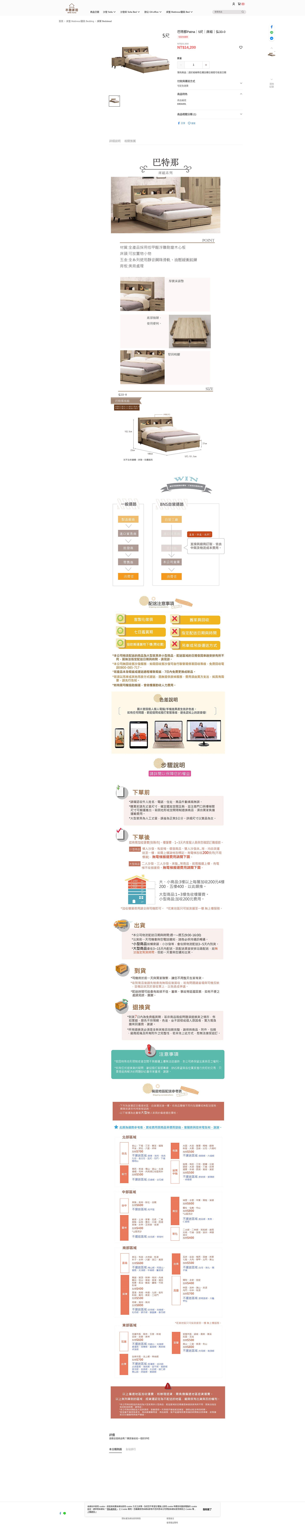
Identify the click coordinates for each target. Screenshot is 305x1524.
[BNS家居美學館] (72, 8)
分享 (183, 123)
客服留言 (170, 1518)
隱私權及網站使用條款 (131, 1518)
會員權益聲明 (172, 1523)
